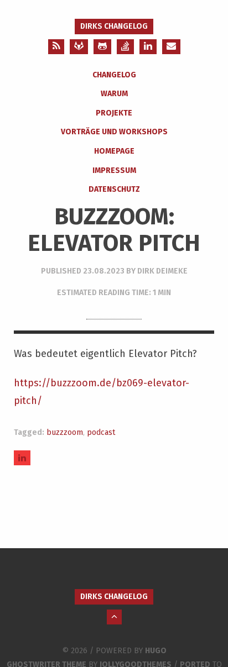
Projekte (114, 113)
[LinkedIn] (148, 46)
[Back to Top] (114, 617)
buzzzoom (64, 432)
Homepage (114, 151)
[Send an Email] (171, 46)
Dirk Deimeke (162, 271)
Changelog (114, 75)
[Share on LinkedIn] (22, 457)
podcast (101, 432)
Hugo (156, 650)
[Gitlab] (79, 46)
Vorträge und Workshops (114, 131)
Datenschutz (114, 189)
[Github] (102, 46)
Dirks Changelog (114, 26)
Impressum (114, 170)
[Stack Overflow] (125, 46)
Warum (114, 93)
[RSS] (56, 46)
